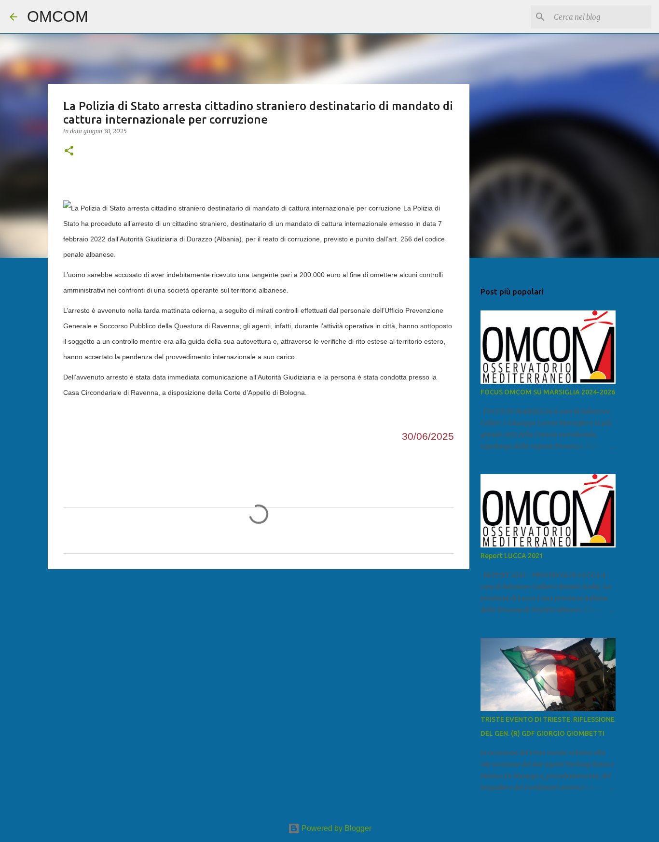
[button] (69, 151)
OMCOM (57, 16)
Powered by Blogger (335, 828)
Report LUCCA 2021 (512, 556)
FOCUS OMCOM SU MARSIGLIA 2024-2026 (548, 392)
